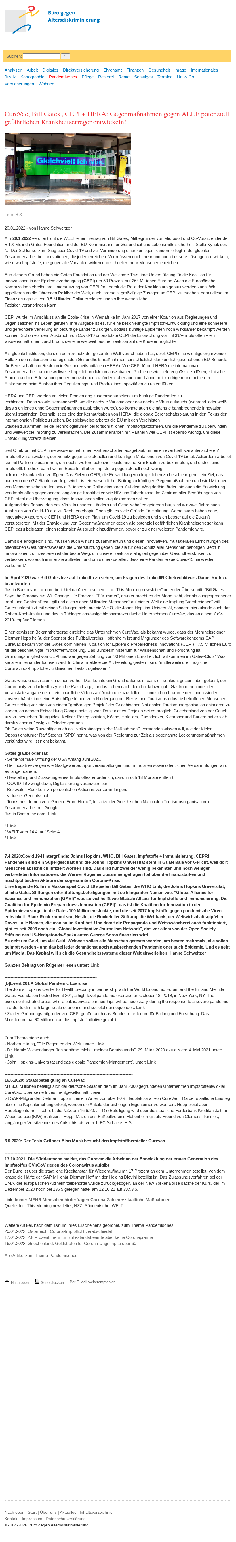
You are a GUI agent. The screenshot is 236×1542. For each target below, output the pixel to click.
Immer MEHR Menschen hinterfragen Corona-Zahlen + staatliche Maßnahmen (92, 1199)
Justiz (10, 76)
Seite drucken (52, 1282)
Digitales (50, 69)
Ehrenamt (112, 69)
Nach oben (20, 1282)
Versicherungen (19, 83)
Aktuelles (68, 1512)
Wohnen (46, 83)
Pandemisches (63, 76)
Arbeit (32, 69)
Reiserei (106, 76)
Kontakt (11, 1518)
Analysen (13, 69)
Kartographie (32, 76)
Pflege (88, 76)
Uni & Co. (186, 76)
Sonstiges (143, 76)
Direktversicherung (81, 69)
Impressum (32, 1518)
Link (52, 813)
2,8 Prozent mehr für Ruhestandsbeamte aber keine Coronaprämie (90, 1237)
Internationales (204, 69)
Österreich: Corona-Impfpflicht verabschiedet (70, 1231)
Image (180, 69)
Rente (124, 76)
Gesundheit (159, 69)
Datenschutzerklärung (66, 1518)
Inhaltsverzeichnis (96, 1512)
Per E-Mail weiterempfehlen (92, 1282)
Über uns (48, 1512)
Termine (164, 76)
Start (32, 1512)
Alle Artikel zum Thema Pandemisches (41, 1255)
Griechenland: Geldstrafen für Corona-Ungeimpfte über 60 (82, 1243)
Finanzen (135, 69)
